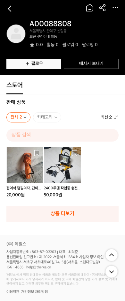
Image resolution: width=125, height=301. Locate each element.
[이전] (9, 9)
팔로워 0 (70, 45)
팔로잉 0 (90, 45)
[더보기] (115, 8)
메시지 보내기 (91, 63)
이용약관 (12, 292)
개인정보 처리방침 (34, 292)
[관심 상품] (37, 153)
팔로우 (37, 63)
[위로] (111, 255)
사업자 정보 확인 (91, 257)
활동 (53, 45)
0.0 (39, 45)
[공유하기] (102, 8)
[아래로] (111, 271)
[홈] (90, 8)
